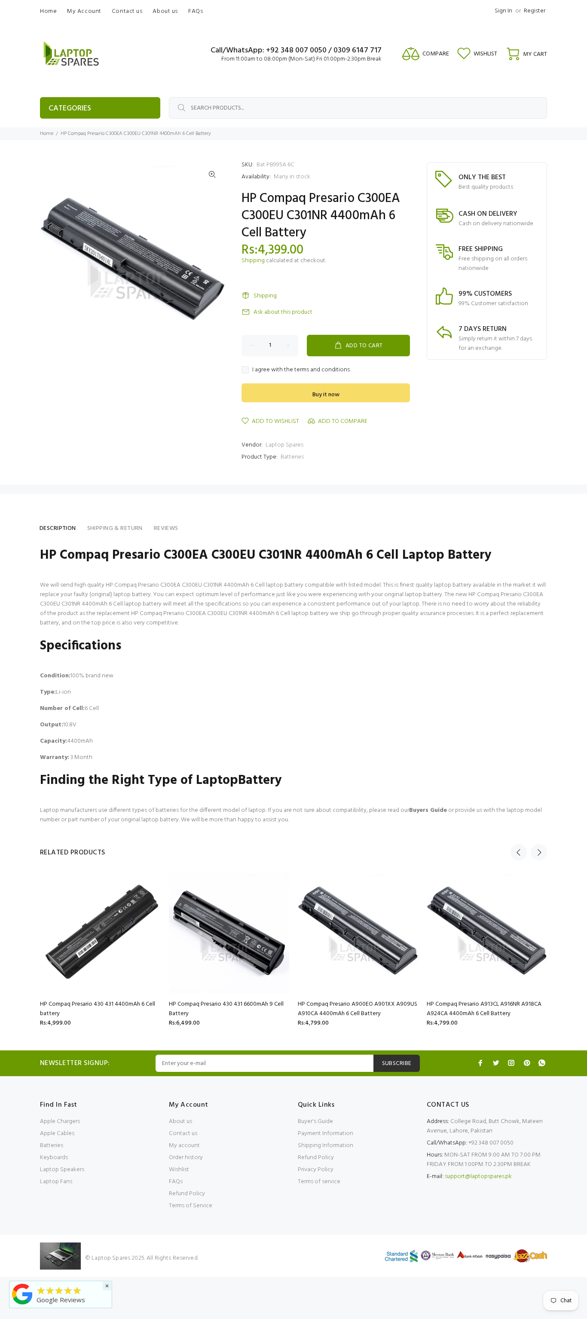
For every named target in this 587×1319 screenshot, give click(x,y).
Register (534, 11)
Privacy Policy (315, 1170)
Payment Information (325, 1133)
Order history (186, 1158)
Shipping (253, 261)
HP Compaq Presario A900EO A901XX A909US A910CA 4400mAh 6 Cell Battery (357, 1009)
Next (539, 852)
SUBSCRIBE (397, 1063)
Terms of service (319, 1182)
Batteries (292, 457)
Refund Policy (187, 1194)
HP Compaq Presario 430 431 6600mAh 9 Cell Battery (226, 1009)
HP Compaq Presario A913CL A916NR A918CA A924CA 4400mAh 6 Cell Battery (484, 1009)
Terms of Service (190, 1206)
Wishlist (179, 1170)
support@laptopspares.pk (478, 1176)
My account (184, 1146)
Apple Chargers (60, 1121)
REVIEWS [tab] (166, 528)
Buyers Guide (428, 810)
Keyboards (54, 1158)
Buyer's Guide (315, 1121)
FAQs (176, 1182)
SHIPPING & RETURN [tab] (115, 528)
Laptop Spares (284, 445)
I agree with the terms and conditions (301, 370)
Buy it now (325, 395)
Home (46, 133)
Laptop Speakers (62, 1170)
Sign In (503, 11)
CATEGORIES (70, 108)
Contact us (183, 1133)
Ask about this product (283, 312)
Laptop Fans (56, 1182)
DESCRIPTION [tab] (58, 528)
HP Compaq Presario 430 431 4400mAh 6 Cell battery (97, 1009)
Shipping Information (325, 1146)
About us (180, 1121)
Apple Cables (57, 1133)
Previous (519, 852)
